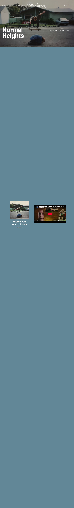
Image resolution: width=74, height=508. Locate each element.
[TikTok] (66, 5)
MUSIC (18, 5)
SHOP (13, 5)
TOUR (9, 5)
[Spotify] (69, 5)
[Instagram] (64, 5)
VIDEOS (23, 5)
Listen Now (19, 227)
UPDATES (4, 5)
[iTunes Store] (71, 5)
